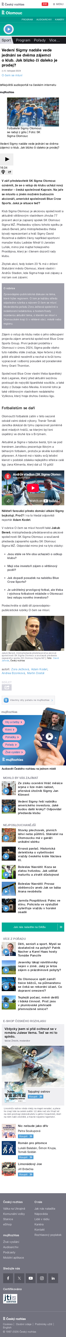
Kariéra (39, 1224)
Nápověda (41, 1214)
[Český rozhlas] (13, 4)
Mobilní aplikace (13, 1257)
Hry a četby (12, 722)
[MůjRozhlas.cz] (7, 92)
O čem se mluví (12, 75)
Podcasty (9, 1252)
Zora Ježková (20, 669)
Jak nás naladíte (44, 1208)
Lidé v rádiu (42, 1219)
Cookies (7, 1324)
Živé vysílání (12, 752)
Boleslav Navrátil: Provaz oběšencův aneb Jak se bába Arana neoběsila (39, 887)
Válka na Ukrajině (14, 1208)
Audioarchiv (44, 19)
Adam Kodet (39, 669)
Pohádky (10, 737)
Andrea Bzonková (13, 673)
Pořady (40, 40)
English (7, 1327)
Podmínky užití (43, 1324)
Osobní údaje (24, 1324)
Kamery (59, 19)
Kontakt (39, 1229)
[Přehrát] (6, 159)
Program (27, 19)
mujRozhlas (9, 712)
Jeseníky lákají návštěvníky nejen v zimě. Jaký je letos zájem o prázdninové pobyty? (39, 966)
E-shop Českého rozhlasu (24, 1021)
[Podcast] (3, 172)
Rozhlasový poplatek (48, 1235)
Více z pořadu (14, 939)
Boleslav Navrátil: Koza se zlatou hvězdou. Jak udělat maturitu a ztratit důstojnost (38, 870)
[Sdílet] (9, 172)
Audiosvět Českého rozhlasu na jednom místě (29, 768)
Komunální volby (14, 1214)
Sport (6, 40)
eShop (7, 1224)
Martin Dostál (35, 673)
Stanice (8, 1219)
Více (54, 40)
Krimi (8, 729)
